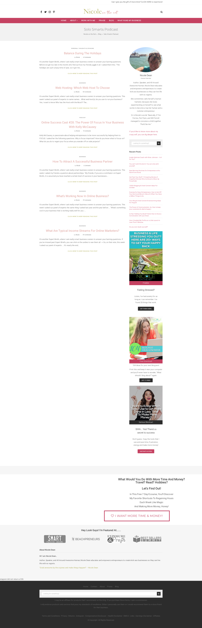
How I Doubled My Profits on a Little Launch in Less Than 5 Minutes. (144, 221)
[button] (162, 12)
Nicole (78, 57)
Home (63, 20)
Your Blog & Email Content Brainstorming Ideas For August (145, 202)
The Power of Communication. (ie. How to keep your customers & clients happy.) (145, 208)
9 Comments (87, 131)
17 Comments (87, 200)
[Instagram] (50, 12)
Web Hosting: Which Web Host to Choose (82, 88)
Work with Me (88, 20)
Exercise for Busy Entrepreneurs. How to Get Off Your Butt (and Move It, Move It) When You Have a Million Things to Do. (145, 194)
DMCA (126, 616)
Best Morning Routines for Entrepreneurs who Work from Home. (144, 171)
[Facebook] (41, 12)
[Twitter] (45, 12)
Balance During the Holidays (82, 53)
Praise (102, 20)
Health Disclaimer (115, 616)
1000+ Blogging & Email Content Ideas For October (143, 187)
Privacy (64, 616)
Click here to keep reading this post (82, 73)
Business (82, 83)
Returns (71, 616)
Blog (111, 20)
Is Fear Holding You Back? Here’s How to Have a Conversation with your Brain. (145, 215)
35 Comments (87, 235)
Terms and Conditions (51, 616)
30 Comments (87, 92)
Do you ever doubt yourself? (138, 227)
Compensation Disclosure (96, 616)
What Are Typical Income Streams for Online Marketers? (82, 231)
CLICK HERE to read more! (152, 2)
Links (132, 616)
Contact (94, 586)
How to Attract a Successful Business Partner (82, 161)
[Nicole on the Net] (101, 11)
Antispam (80, 616)
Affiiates (156, 616)
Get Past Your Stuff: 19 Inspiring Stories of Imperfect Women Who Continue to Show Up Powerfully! (144, 179)
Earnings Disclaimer (144, 616)
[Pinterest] (54, 12)
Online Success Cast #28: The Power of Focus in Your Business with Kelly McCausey (82, 124)
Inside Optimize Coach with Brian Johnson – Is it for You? (145, 158)
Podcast (82, 117)
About (73, 20)
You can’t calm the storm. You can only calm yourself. (144, 165)
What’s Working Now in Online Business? (82, 196)
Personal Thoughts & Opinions (82, 48)
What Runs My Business (129, 20)
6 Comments (87, 57)
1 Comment (86, 165)
